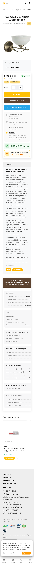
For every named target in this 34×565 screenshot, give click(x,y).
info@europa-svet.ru (10, 494)
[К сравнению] (20, 458)
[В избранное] (16, 458)
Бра (8, 270)
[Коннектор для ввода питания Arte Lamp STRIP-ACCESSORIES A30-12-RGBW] (15, 433)
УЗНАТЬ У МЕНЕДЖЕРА (18, 108)
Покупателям (8, 480)
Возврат (12, 133)
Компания (7, 477)
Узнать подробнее (9, 553)
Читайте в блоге (9, 484)
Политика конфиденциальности (14, 535)
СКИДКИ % (17, 270)
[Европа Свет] (6, 3)
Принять (26, 553)
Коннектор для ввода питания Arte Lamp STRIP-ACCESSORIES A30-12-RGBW (15, 450)
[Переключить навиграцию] (29, 3)
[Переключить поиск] (25, 3)
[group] (17, 43)
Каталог (6, 474)
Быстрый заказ (17, 101)
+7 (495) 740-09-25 (9, 491)
